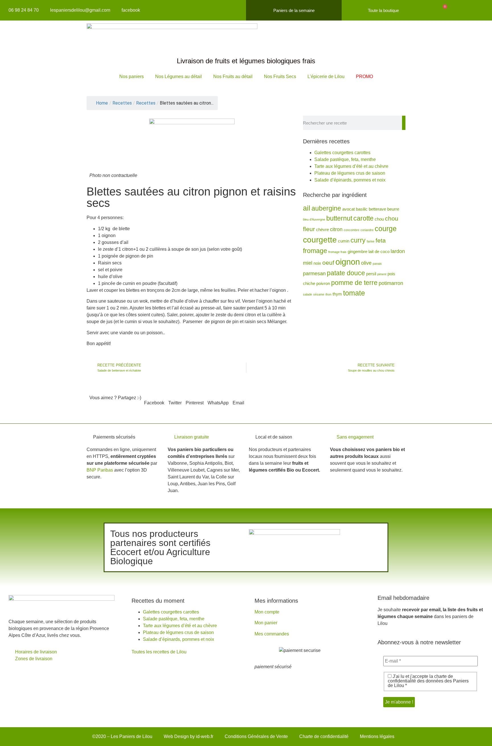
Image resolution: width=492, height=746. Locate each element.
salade (307, 294)
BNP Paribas (100, 470)
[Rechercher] (403, 123)
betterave (377, 209)
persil (371, 274)
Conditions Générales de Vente (256, 736)
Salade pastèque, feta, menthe (345, 159)
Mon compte (267, 612)
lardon (398, 251)
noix (317, 263)
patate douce (346, 273)
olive (366, 263)
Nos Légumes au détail (178, 76)
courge (386, 229)
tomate (354, 293)
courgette (320, 239)
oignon (347, 261)
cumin (343, 241)
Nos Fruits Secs (280, 76)
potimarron (391, 283)
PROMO (364, 76)
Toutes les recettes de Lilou (159, 651)
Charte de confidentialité (323, 736)
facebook (131, 10)
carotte (363, 218)
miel (307, 263)
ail (306, 208)
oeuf (328, 262)
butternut (339, 218)
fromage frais (337, 252)
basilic (362, 209)
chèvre (322, 229)
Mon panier (266, 622)
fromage (315, 250)
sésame (318, 294)
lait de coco (379, 251)
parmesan (314, 273)
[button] (154, 399)
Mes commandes (272, 633)
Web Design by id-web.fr (188, 736)
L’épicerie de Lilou (326, 76)
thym (337, 294)
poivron (323, 283)
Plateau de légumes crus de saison (349, 173)
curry (358, 240)
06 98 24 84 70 (24, 10)
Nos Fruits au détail (233, 76)
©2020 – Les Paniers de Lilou (122, 736)
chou (379, 219)
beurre (393, 209)
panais (377, 263)
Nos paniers (131, 76)
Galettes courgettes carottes (342, 152)
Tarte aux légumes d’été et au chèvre (351, 166)
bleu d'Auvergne (314, 219)
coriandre (367, 230)
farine (370, 241)
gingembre (357, 251)
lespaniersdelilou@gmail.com (80, 10)
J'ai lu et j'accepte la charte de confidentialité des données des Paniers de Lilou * (428, 681)
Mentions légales (377, 736)
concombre (351, 230)
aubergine (326, 208)
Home (102, 103)
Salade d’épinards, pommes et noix (350, 180)
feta (381, 240)
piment (381, 274)
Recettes (145, 103)
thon (328, 294)
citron (336, 229)
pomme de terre (354, 282)
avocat (348, 209)
